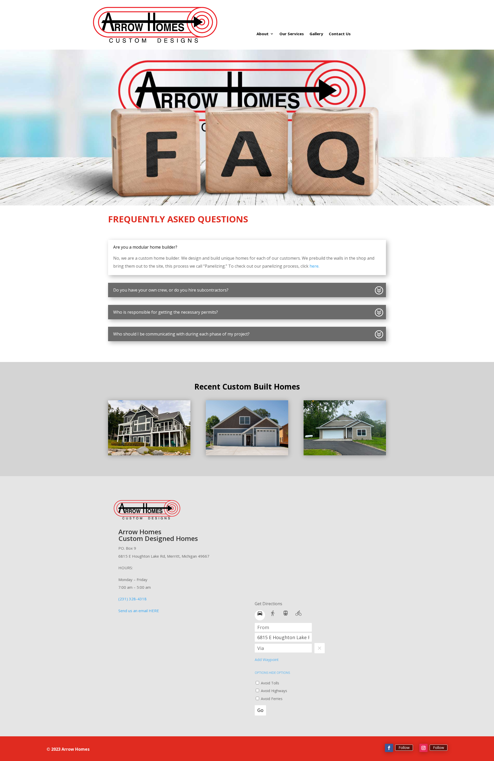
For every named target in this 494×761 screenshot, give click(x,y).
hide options (279, 673)
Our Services (291, 34)
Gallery (316, 34)
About (263, 34)
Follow (404, 747)
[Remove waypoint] (319, 648)
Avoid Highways (273, 690)
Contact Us (340, 34)
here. (314, 266)
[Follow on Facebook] (389, 748)
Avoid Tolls (269, 683)
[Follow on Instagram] (423, 748)
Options (262, 673)
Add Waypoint (267, 659)
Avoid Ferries (271, 698)
